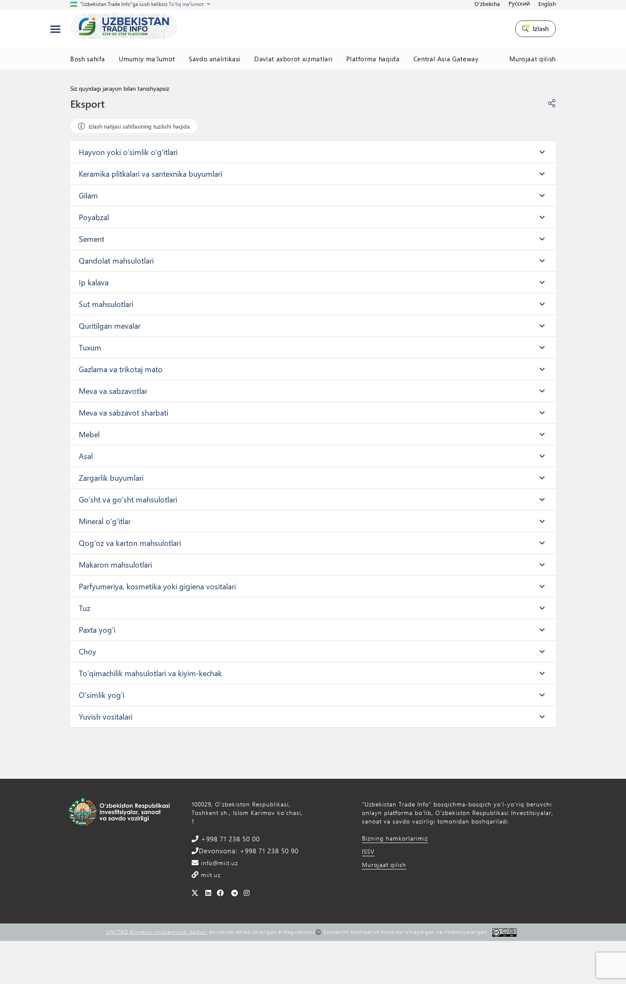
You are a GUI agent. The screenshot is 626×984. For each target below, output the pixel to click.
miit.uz (210, 875)
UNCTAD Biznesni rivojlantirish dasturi (156, 931)
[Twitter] (195, 892)
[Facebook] (220, 892)
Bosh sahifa (87, 59)
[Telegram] (234, 892)
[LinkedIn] (208, 892)
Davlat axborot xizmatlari (293, 59)
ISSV (368, 851)
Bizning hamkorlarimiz (395, 838)
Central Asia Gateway (446, 59)
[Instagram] (247, 892)
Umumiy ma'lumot (147, 59)
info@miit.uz (218, 863)
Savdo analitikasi (215, 59)
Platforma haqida (372, 59)
